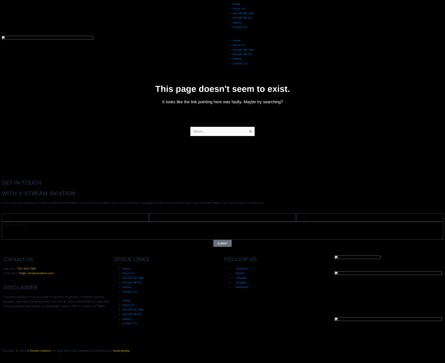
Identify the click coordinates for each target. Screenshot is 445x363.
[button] (333, 35)
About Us (239, 8)
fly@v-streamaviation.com (36, 273)
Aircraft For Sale (133, 278)
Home (236, 4)
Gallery (237, 22)
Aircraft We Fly (242, 18)
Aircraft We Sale (243, 13)
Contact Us (240, 27)
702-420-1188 (26, 268)
